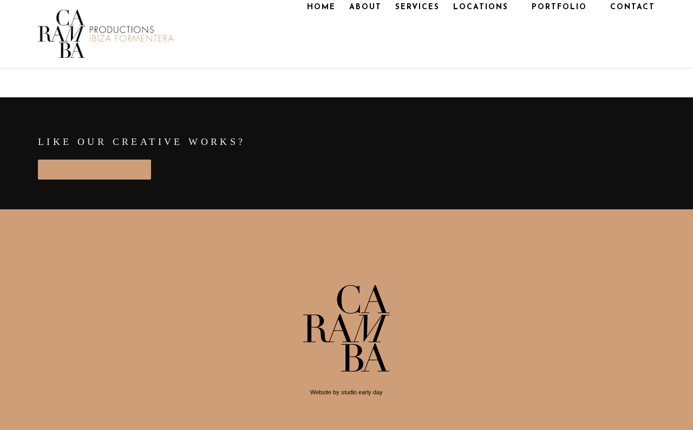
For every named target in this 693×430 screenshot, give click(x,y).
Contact (632, 7)
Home (321, 7)
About (365, 7)
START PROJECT (94, 169)
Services (417, 7)
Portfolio (559, 7)
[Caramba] (105, 34)
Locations (480, 7)
